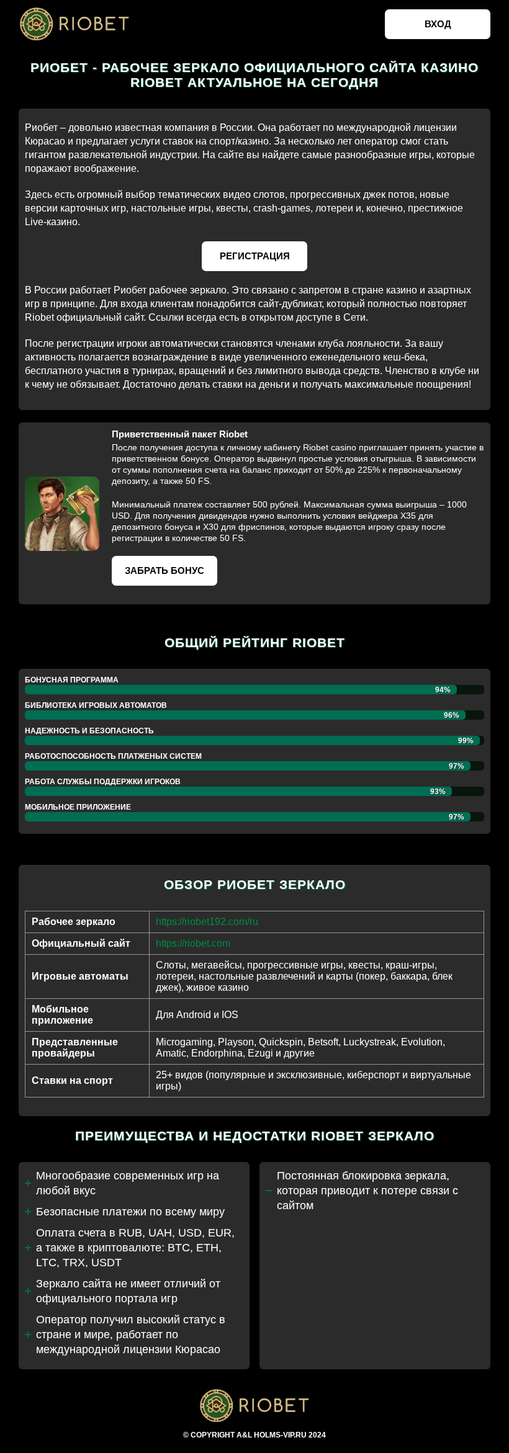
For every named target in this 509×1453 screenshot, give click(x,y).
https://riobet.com (193, 943)
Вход (438, 24)
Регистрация (255, 256)
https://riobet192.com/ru (207, 921)
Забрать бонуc (164, 570)
